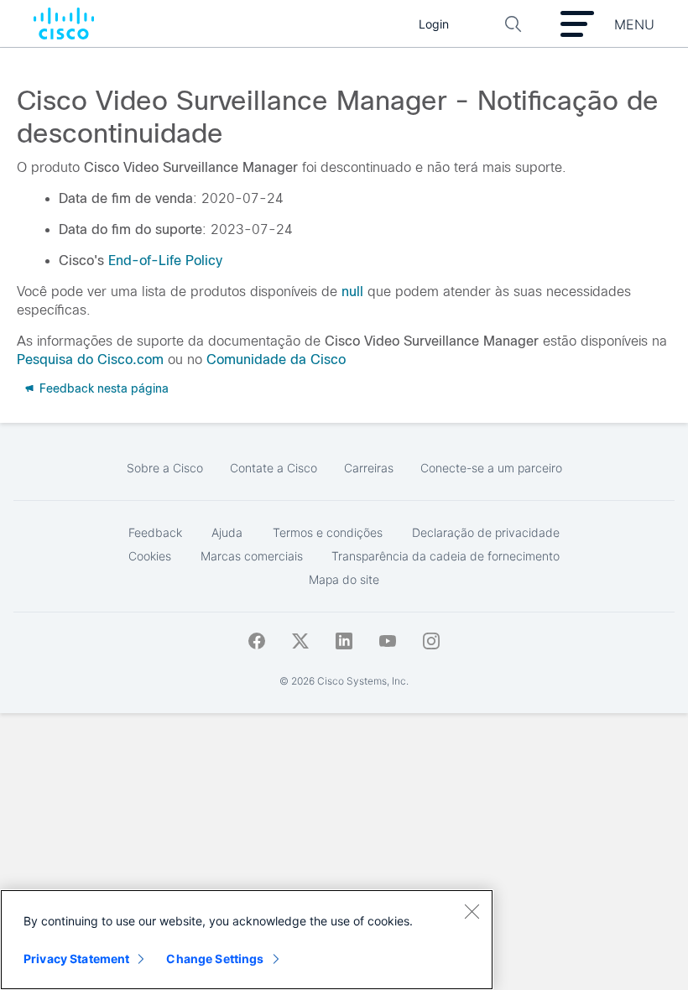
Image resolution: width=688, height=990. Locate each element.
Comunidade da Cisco (276, 359)
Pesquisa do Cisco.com (90, 359)
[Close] (471, 911)
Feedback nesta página (102, 388)
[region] (246, 939)
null (352, 291)
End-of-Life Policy (165, 260)
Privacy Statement (76, 958)
